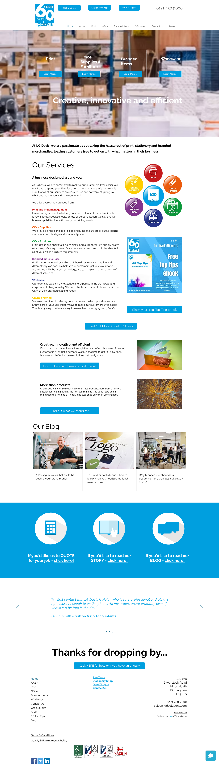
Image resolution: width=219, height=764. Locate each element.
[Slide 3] (112, 631)
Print (33, 687)
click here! (64, 560)
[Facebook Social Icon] (34, 761)
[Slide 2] (109, 631)
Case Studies (38, 707)
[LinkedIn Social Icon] (47, 761)
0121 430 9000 (169, 8)
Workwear (37, 699)
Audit (34, 712)
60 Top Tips (38, 716)
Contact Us (37, 703)
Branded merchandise (46, 258)
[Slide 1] (106, 631)
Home (34, 678)
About (34, 682)
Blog (34, 720)
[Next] (201, 608)
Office (34, 691)
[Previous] (17, 608)
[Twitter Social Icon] (40, 761)
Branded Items (39, 695)
